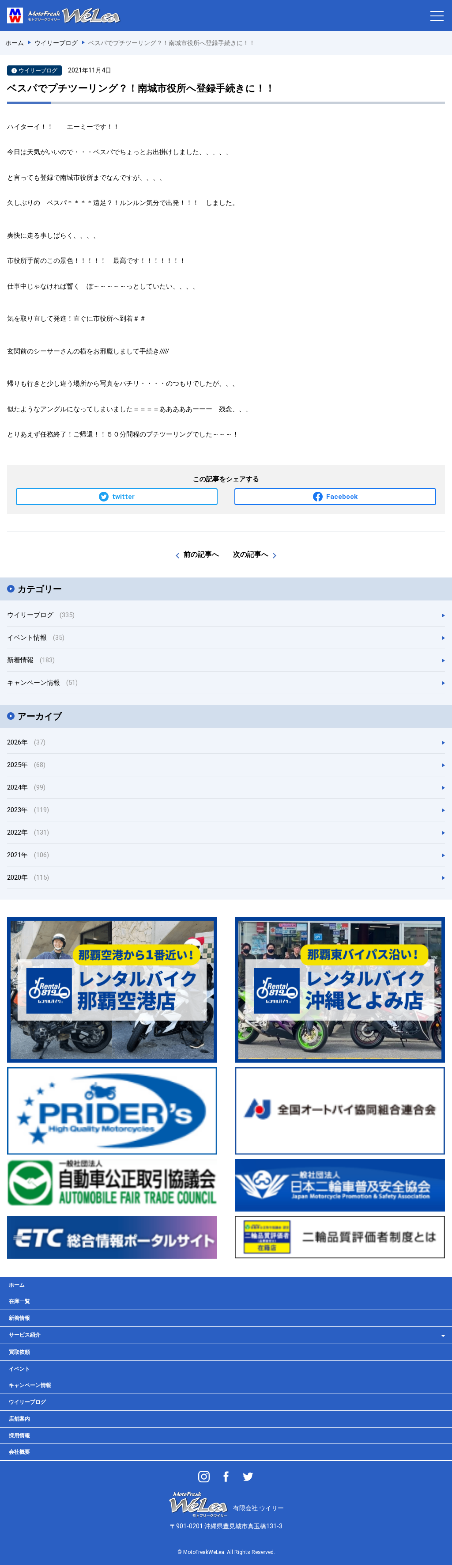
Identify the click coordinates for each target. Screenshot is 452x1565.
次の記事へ (250, 554)
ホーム (17, 1285)
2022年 (28, 832)
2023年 (28, 810)
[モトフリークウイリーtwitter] (248, 1476)
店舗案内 (19, 1419)
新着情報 (31, 660)
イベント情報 (35, 638)
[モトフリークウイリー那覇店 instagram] (204, 1476)
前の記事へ (201, 554)
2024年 (26, 787)
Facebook (342, 497)
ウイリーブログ (41, 615)
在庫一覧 (19, 1301)
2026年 (26, 742)
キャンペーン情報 (42, 683)
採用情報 (19, 1435)
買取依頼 (19, 1352)
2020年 (28, 877)
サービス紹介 (25, 1335)
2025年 (26, 765)
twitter (123, 497)
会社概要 (19, 1452)
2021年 (28, 855)
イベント (19, 1369)
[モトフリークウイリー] (226, 1476)
